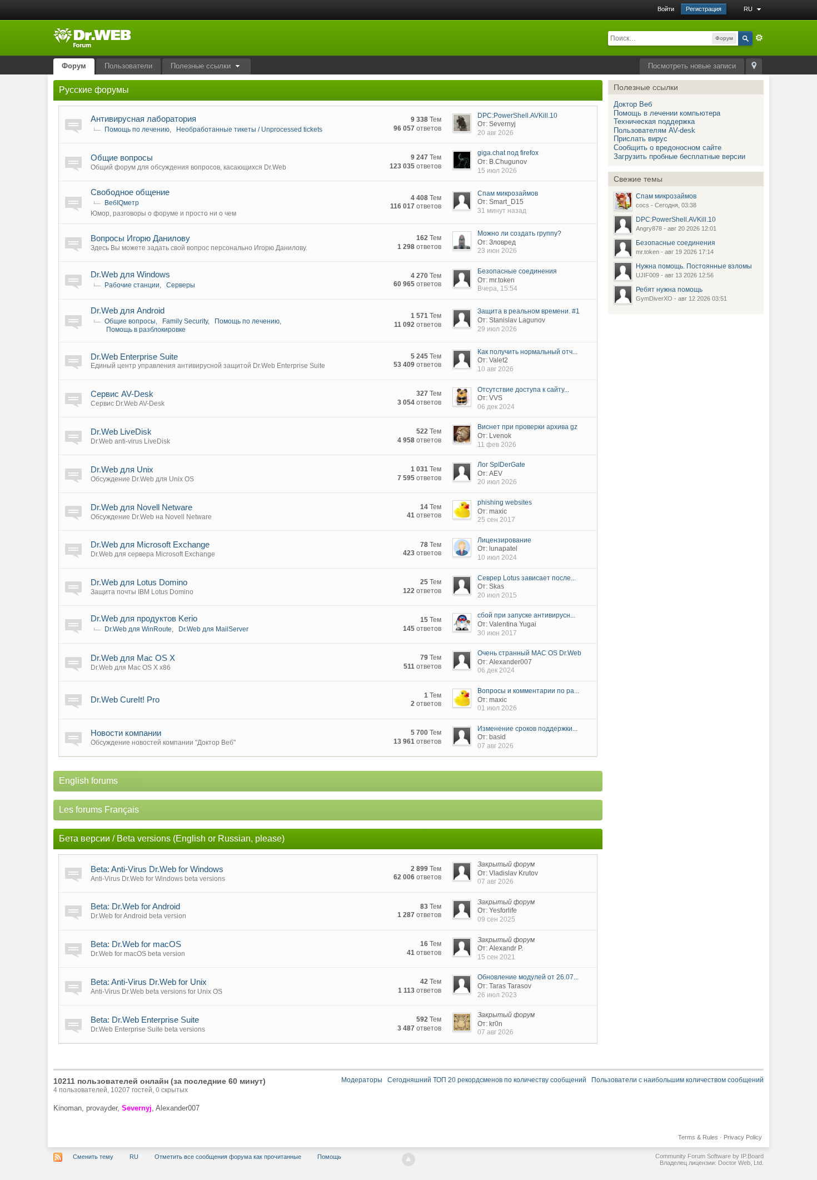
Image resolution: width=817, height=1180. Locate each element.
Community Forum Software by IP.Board (709, 1156)
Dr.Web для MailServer (213, 629)
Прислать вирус (640, 139)
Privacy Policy (743, 1137)
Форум (74, 66)
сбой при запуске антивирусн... (526, 615)
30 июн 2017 (497, 633)
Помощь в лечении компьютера (667, 113)
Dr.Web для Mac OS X (133, 658)
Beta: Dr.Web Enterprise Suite (145, 1019)
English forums (88, 780)
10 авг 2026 (495, 369)
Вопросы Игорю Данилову (140, 238)
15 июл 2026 (497, 171)
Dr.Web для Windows (130, 274)
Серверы (180, 285)
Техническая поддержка (654, 121)
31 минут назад (501, 211)
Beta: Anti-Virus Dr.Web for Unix (149, 982)
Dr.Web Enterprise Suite (134, 356)
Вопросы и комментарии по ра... (528, 691)
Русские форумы (94, 89)
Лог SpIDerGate (501, 465)
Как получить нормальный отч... (527, 352)
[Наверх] (408, 1159)
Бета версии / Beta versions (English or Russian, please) (172, 838)
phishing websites (504, 502)
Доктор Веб (633, 104)
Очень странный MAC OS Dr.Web (529, 653)
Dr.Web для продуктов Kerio (144, 618)
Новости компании (126, 733)
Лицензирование (504, 540)
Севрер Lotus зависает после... (526, 578)
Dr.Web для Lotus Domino (139, 582)
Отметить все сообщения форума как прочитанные (228, 1156)
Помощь (329, 1156)
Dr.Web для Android (128, 310)
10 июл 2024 (497, 557)
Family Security (185, 321)
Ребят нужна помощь (669, 289)
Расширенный (759, 37)
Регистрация (703, 9)
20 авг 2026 (495, 133)
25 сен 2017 (496, 520)
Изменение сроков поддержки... (527, 729)
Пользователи (128, 66)
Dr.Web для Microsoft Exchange (150, 544)
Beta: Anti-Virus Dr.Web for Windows (157, 869)
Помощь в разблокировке (146, 329)
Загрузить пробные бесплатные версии (679, 156)
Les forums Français (99, 809)
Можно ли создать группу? (519, 233)
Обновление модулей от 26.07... (528, 977)
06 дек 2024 (496, 407)
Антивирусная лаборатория (143, 118)
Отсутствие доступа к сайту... (523, 390)
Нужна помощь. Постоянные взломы (694, 266)
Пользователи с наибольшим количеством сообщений (677, 1080)
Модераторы (361, 1080)
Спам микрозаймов (507, 193)
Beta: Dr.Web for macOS (136, 944)
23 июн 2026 (497, 251)
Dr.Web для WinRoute (138, 629)
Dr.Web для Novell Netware (141, 507)
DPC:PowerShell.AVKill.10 (517, 116)
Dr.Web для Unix (122, 469)
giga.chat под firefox (508, 153)
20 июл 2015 (497, 595)
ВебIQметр (121, 203)
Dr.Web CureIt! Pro (125, 699)
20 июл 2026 (497, 482)
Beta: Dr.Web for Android (135, 906)
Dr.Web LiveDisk (121, 431)
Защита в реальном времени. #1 (528, 311)
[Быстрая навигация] (754, 66)
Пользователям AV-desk (654, 130)
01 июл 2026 (497, 708)
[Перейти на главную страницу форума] (92, 37)
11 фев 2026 (496, 445)
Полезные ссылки (202, 66)
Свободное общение (130, 192)
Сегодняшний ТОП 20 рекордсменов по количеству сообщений (486, 1080)
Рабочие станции (132, 285)
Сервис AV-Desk (122, 394)
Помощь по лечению (137, 129)
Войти (665, 9)
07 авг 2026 (495, 746)
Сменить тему (93, 1156)
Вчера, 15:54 (497, 288)
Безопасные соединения (517, 271)
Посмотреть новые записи (692, 66)
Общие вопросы (122, 157)
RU (749, 9)
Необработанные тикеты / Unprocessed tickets (249, 129)
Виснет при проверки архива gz (527, 427)
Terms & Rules (698, 1137)
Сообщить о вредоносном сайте (667, 147)
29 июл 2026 (497, 329)
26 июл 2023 (497, 995)
